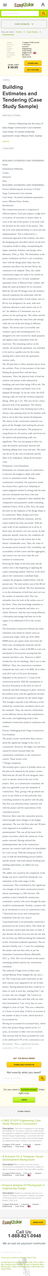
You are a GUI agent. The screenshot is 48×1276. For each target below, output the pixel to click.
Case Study (32, 32)
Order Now (38, 1222)
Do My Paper (6, 1262)
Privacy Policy (25, 1258)
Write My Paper (24, 1267)
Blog (9, 1269)
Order (24, 1100)
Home (19, 32)
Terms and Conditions (10, 1258)
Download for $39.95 (24, 1065)
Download (33, 63)
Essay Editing (18, 1262)
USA (34, 1258)
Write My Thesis (31, 1262)
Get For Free (33, 70)
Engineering (8, 34)
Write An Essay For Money (27, 1264)
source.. (6, 141)
